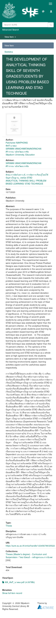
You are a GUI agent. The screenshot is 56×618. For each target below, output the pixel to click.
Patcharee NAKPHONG (17, 142)
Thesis (9, 525)
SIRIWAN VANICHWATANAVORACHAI (23, 148)
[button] (43, 11)
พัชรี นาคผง (11, 145)
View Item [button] (9, 36)
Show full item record (12, 593)
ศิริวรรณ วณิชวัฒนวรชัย (17, 151)
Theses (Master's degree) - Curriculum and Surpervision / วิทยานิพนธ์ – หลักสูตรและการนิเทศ (29, 556)
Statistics (8, 51)
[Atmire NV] (45, 606)
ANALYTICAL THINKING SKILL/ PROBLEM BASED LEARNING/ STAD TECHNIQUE (26, 182)
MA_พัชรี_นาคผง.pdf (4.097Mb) (19, 582)
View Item (9, 45)
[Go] (51, 24)
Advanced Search (10, 29)
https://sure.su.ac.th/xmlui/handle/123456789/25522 (30, 545)
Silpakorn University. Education (20, 154)
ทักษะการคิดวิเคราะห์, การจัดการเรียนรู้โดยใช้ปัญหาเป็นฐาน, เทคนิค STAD (27, 176)
